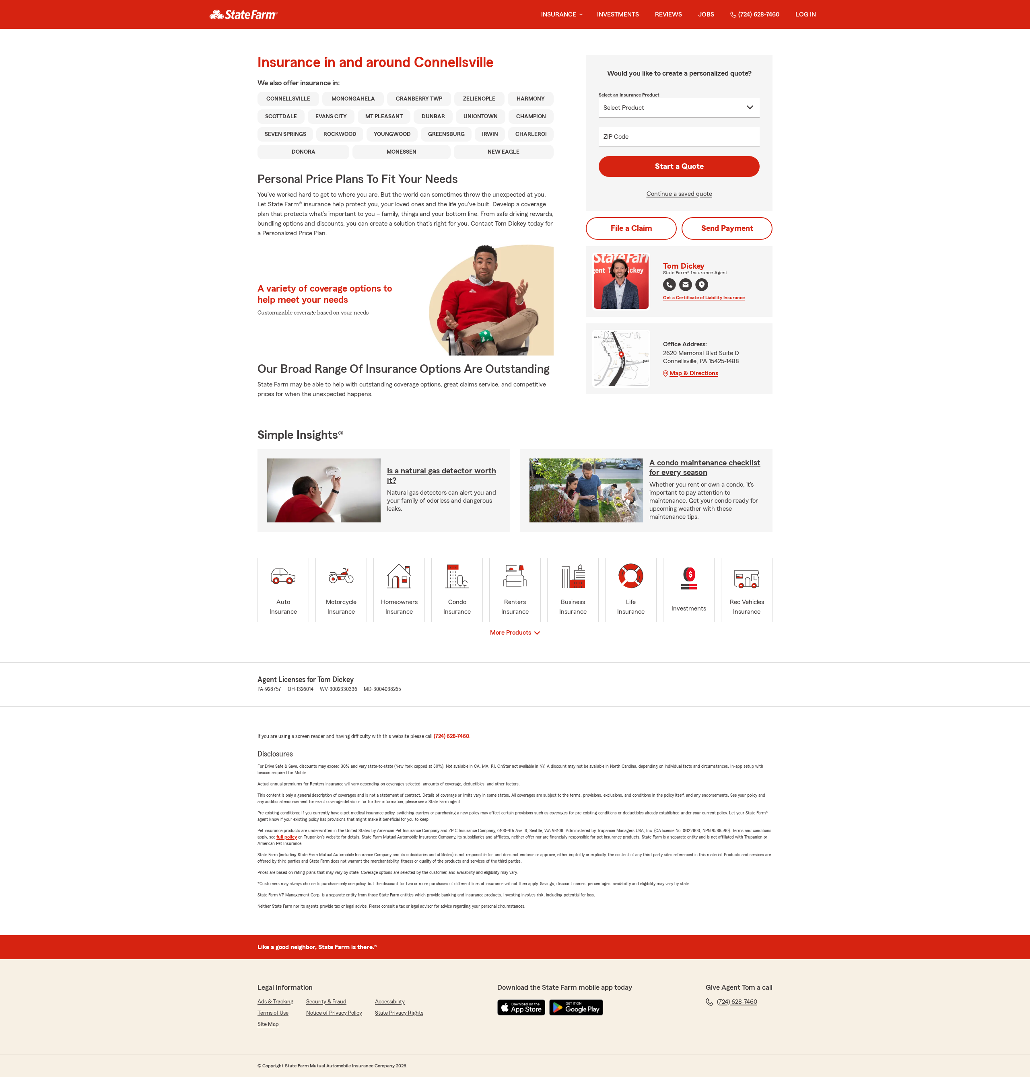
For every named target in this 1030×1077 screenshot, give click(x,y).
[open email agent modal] (685, 285)
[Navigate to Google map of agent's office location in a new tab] (701, 284)
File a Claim (631, 228)
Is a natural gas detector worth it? (441, 476)
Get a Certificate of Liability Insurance (704, 297)
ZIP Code (616, 137)
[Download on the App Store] (521, 1007)
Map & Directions (694, 373)
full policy (286, 836)
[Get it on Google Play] (576, 1007)
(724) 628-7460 (758, 14)
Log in (805, 14)
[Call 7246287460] (669, 284)
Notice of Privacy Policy (334, 1013)
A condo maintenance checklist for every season (704, 468)
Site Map (268, 1024)
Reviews (668, 14)
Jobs (706, 14)
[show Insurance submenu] (579, 15)
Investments (618, 14)
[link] (243, 14)
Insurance (558, 14)
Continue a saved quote (679, 194)
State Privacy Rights (399, 1013)
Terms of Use (273, 1013)
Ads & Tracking (275, 1002)
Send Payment (727, 228)
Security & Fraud (326, 1002)
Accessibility (390, 1002)
